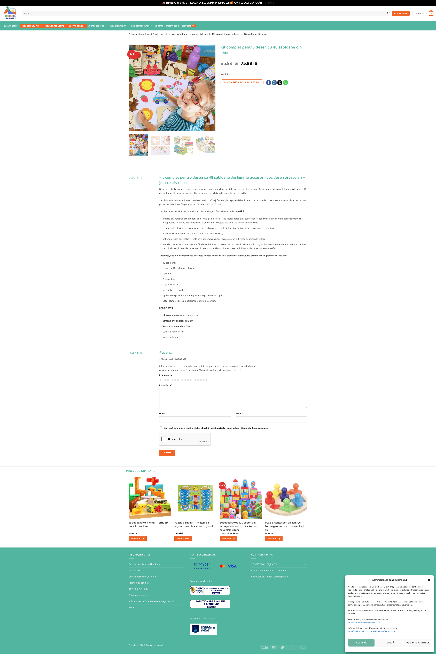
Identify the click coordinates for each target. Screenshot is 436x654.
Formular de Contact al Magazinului (270, 577)
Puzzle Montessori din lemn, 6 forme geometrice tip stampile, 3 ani (285, 526)
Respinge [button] (269, 3)
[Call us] (285, 82)
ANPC (132, 608)
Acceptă (361, 643)
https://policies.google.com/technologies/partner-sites (372, 631)
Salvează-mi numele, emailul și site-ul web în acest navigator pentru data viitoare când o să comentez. (216, 428)
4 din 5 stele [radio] (186, 380)
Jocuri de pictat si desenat (196, 34)
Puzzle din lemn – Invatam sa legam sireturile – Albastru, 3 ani (193, 524)
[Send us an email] (279, 82)
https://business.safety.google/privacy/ (365, 622)
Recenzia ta (165, 385)
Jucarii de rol (76, 26)
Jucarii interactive (54, 26)
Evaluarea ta (165, 375)
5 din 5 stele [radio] (200, 380)
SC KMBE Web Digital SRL (264, 564)
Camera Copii (172, 26)
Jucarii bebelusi (96, 26)
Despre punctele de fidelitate (144, 564)
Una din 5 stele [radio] (160, 380)
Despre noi (134, 571)
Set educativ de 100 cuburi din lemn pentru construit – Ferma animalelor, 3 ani (238, 526)
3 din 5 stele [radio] (174, 380)
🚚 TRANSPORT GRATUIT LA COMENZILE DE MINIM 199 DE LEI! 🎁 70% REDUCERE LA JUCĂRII (212, 3)
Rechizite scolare (140, 26)
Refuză (389, 643)
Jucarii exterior (118, 26)
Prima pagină (136, 34)
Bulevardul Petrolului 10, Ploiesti (268, 571)
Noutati (159, 26)
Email (239, 413)
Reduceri (186, 26)
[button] (429, 580)
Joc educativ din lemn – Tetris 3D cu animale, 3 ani (148, 524)
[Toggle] (183, 583)
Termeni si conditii (139, 583)
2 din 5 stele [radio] (166, 380)
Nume (162, 413)
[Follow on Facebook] (268, 82)
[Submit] (388, 13)
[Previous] (134, 87)
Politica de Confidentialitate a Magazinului (151, 601)
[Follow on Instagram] (274, 82)
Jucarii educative (31, 26)
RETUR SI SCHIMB (138, 589)
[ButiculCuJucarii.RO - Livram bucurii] (10, 13)
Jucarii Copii (10, 26)
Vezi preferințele (418, 643)
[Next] (209, 87)
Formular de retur (138, 595)
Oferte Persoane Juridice (142, 577)
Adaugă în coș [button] (137, 538)
